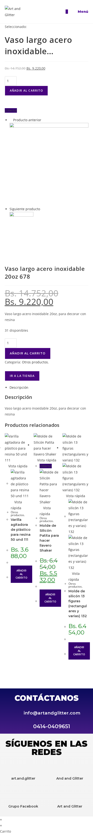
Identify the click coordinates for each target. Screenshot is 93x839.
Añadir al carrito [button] (22, 574)
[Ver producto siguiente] (42, 209)
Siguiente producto (25, 209)
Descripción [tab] (19, 387)
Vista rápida (17, 466)
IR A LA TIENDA (22, 376)
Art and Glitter (69, 806)
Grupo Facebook (23, 806)
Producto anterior (27, 120)
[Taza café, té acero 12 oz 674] (21, 223)
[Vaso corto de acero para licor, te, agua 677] (49, 164)
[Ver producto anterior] (11, 120)
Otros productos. (35, 362)
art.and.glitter (23, 778)
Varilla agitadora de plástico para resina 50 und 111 (21, 530)
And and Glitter (69, 778)
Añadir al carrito (26, 91)
